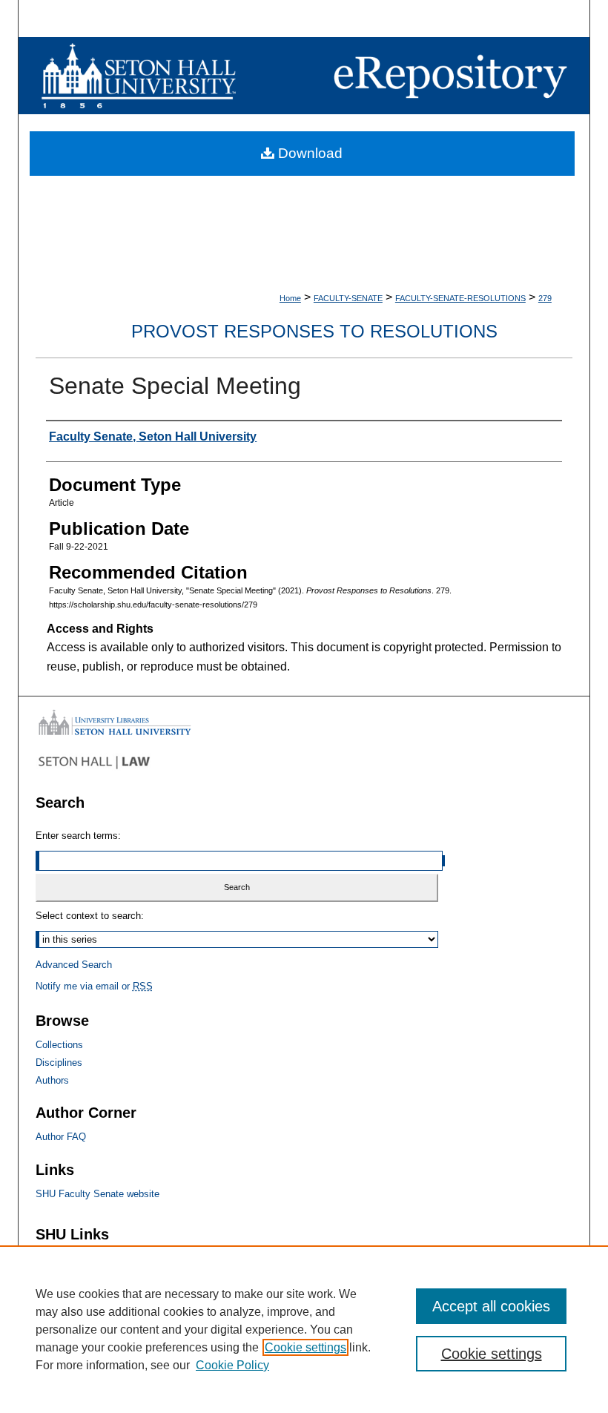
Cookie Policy (232, 1365)
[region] (304, 1329)
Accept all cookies (491, 1306)
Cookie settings (305, 1347)
